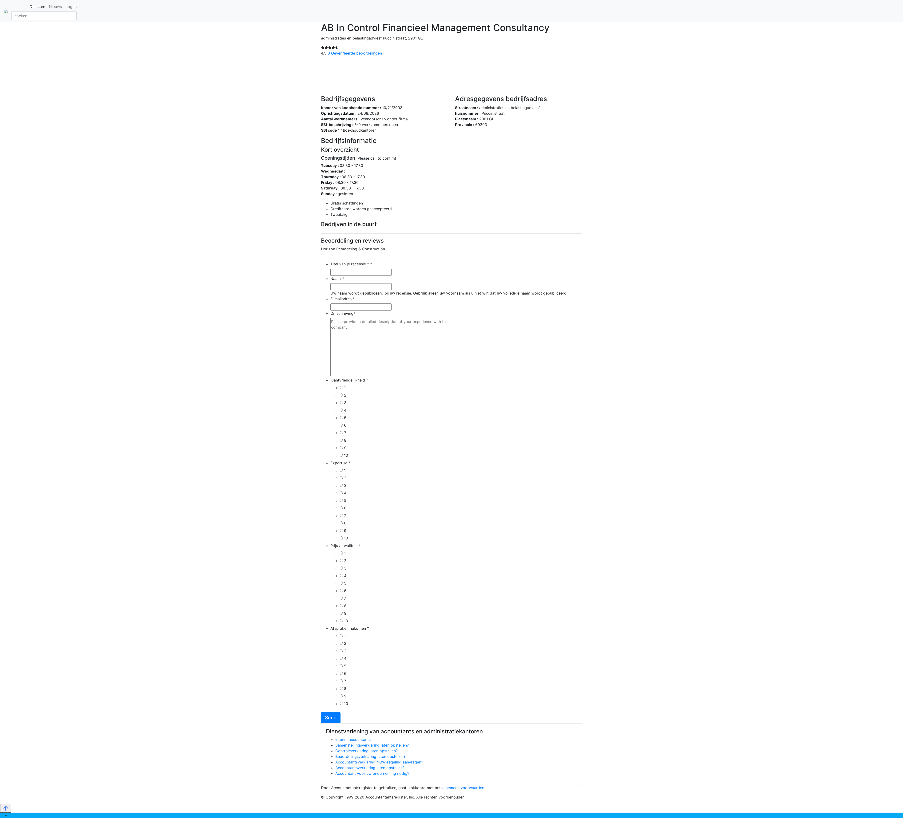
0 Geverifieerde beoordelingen (355, 53)
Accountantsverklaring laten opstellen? (369, 767)
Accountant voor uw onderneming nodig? (372, 773)
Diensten (37, 6)
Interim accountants (353, 739)
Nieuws (55, 6)
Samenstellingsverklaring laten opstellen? (372, 745)
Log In (71, 6)
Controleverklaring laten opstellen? (366, 750)
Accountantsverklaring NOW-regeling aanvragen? (379, 762)
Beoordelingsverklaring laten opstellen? (370, 756)
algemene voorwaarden (463, 787)
